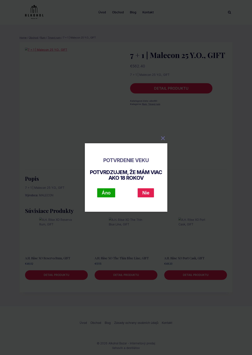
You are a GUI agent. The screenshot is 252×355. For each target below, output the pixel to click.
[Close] (163, 138)
